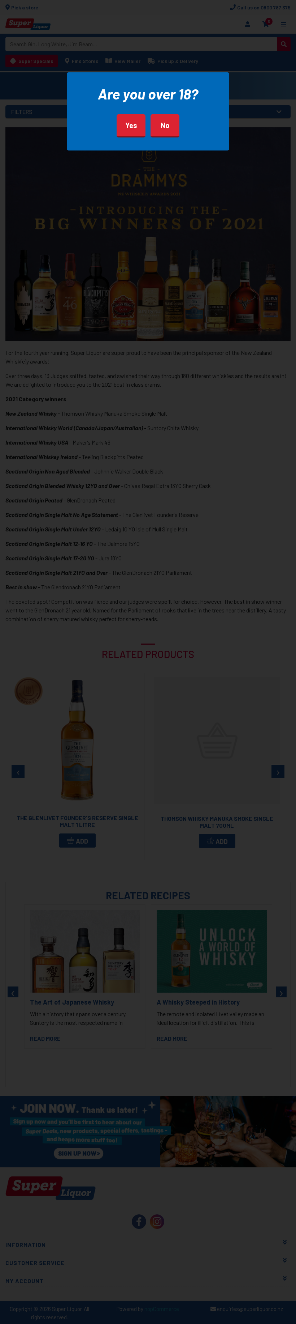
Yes (131, 125)
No (165, 125)
